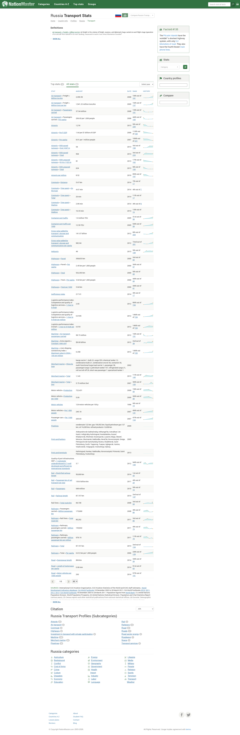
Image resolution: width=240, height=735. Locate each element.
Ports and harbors (58, 439)
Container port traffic (59, 218)
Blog (75, 723)
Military (131, 663)
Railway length (62, 495)
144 (134, 465)
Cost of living (60, 666)
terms (188, 729)
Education (58, 682)
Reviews (52, 723)
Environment (96, 660)
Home (53, 21)
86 (134, 512)
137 (134, 105)
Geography (96, 663)
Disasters (58, 675)
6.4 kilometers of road (169, 42)
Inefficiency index (58, 294)
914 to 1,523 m (65, 162)
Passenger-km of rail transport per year (61, 481)
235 (134, 126)
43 (134, 475)
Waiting (54, 205)
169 (136, 134)
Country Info (63, 21)
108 (134, 252)
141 (134, 413)
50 (134, 391)
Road (53, 560)
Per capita (62, 119)
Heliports (54, 251)
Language (95, 682)
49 (134, 398)
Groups (92, 4)
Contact (76, 720)
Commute (55, 182)
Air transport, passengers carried (60, 335)
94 (134, 504)
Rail (52, 473)
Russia (82, 21)
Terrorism (132, 675)
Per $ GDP (63, 132)
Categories (44, 4)
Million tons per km (58, 105)
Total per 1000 (66, 287)
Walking (54, 212)
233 (134, 155)
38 (134, 343)
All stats (72, 84)
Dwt (52, 384)
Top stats (57, 84)
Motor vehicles (57, 404)
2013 (57, 592)
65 (134, 260)
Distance (63, 182)
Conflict (57, 663)
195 (134, 169)
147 (134, 497)
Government (96, 666)
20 (134, 483)
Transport (132, 678)
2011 (148, 590)
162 (134, 162)
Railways (54, 508)
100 (134, 119)
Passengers (60, 488)
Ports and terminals (59, 452)
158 (134, 148)
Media (130, 660)
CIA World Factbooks (86, 590)
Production (68, 390)
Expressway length (64, 560)
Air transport (56, 96)
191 (134, 575)
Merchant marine (58, 364)
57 (134, 267)
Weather (130, 682)
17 (134, 183)
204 (134, 235)
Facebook (182, 715)
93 (134, 568)
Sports (131, 672)
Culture (57, 672)
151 (134, 336)
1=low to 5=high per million (62, 318)
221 (136, 141)
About (75, 713)
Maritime (54, 334)
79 (134, 529)
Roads (124, 630)
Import (93, 672)
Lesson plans (54, 720)
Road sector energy (130, 634)
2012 (53, 592)
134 (134, 420)
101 (134, 98)
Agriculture (59, 657)
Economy (58, 678)
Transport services (130, 643)
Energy (94, 657)
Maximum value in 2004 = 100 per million (61, 354)
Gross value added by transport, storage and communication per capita (61, 243)
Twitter (188, 715)
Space (124, 640)
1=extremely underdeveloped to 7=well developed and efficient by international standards (61, 465)
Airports (54, 125)
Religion (131, 669)
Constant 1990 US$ (58, 343)
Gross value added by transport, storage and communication (60, 233)
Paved (63, 258)
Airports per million (58, 175)
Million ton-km (57, 98)
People (131, 666)
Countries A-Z (54, 716)
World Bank (130, 592)
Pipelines (54, 426)
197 (134, 176)
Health (94, 669)
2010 (143, 590)
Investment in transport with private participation (72, 634)
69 (134, 274)
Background (59, 660)
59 (134, 561)
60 (134, 281)
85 (134, 521)
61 (134, 288)
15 (134, 406)
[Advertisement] (102, 59)
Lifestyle (131, 657)
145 (134, 377)
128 (134, 554)
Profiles (73, 21)
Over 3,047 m (65, 148)
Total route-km (66, 503)
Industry (94, 675)
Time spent (64, 188)
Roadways (126, 637)
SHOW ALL (57, 39)
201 (134, 244)
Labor (93, 678)
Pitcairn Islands (170, 35)
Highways (55, 258)
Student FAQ (78, 716)
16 (134, 212)
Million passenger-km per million (62, 538)
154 (134, 305)
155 (136, 353)
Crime (56, 669)
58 (134, 219)
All (185, 67)
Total (62, 155)
